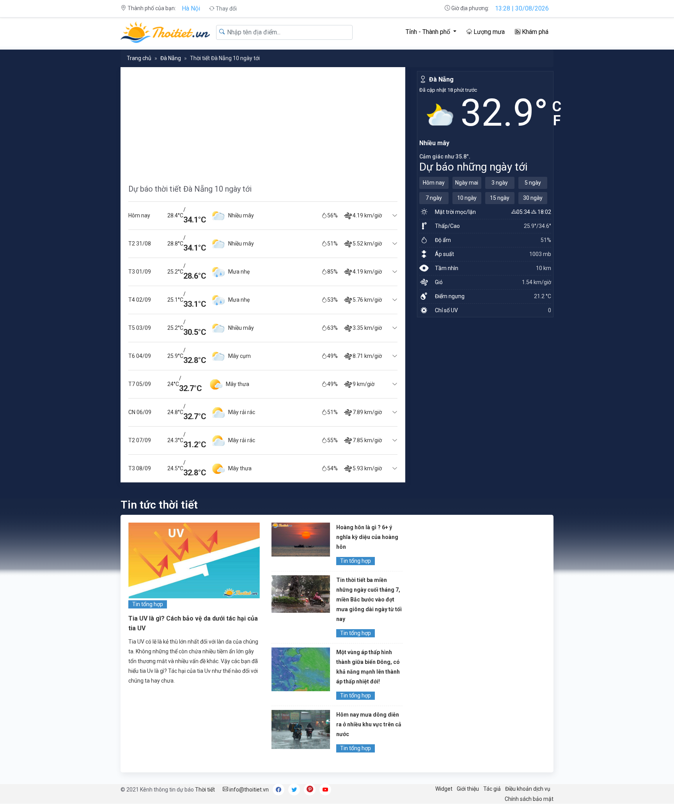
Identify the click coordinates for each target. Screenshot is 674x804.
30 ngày (533, 198)
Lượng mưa (488, 32)
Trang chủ (139, 58)
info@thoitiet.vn (248, 789)
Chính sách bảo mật (529, 799)
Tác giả (492, 789)
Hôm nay (434, 183)
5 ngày (533, 183)
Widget (443, 789)
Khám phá (534, 32)
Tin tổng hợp (147, 604)
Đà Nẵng (170, 58)
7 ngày (434, 198)
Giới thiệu (468, 789)
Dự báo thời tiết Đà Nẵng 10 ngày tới (190, 189)
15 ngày (499, 198)
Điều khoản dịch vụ (527, 789)
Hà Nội (191, 8)
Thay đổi (226, 8)
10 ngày (467, 198)
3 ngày (499, 183)
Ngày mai (466, 183)
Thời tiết (205, 789)
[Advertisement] (263, 121)
